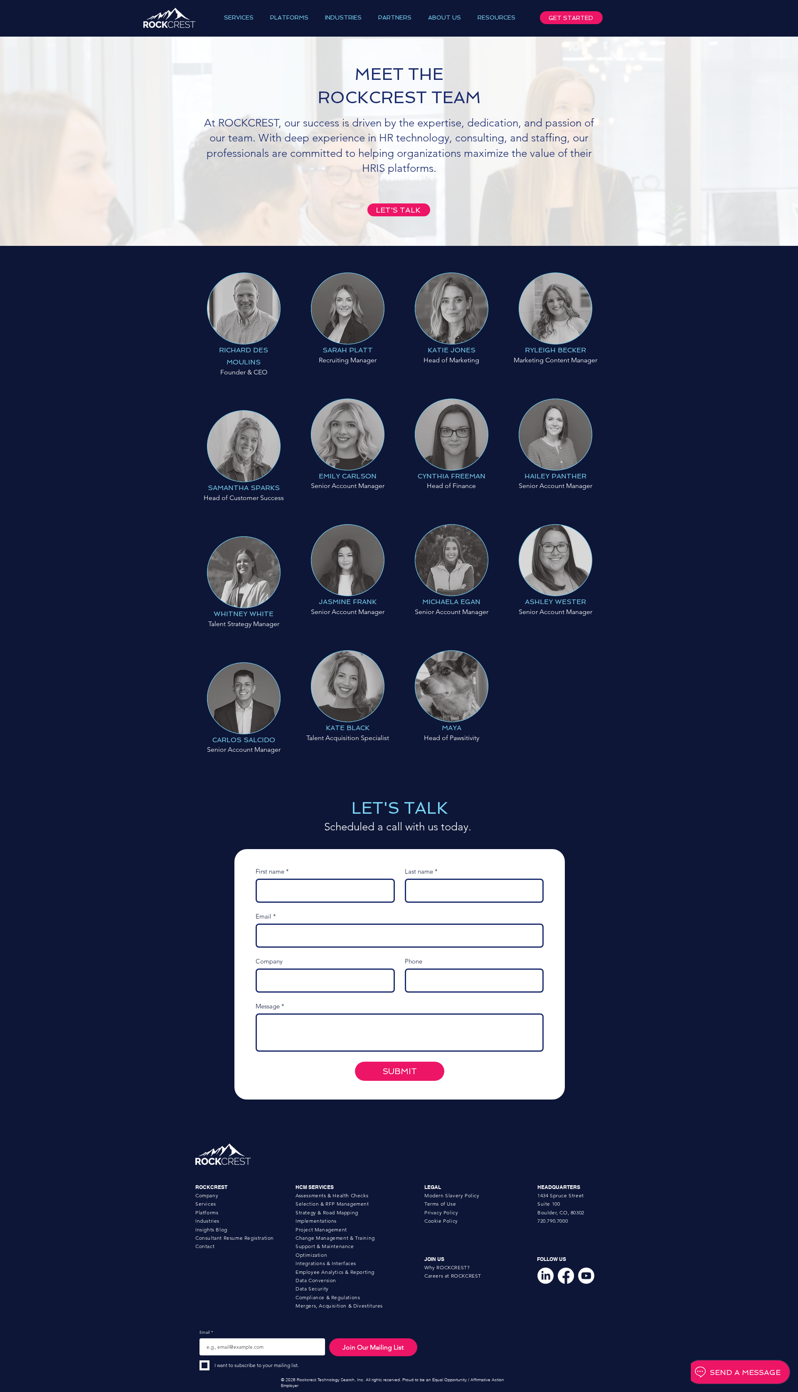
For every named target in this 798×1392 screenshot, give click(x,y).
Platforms (206, 1212)
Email (266, 916)
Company (269, 961)
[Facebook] (566, 1276)
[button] (239, 17)
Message (270, 1006)
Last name (421, 871)
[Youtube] (586, 1276)
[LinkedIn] (545, 1276)
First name (272, 871)
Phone (413, 961)
